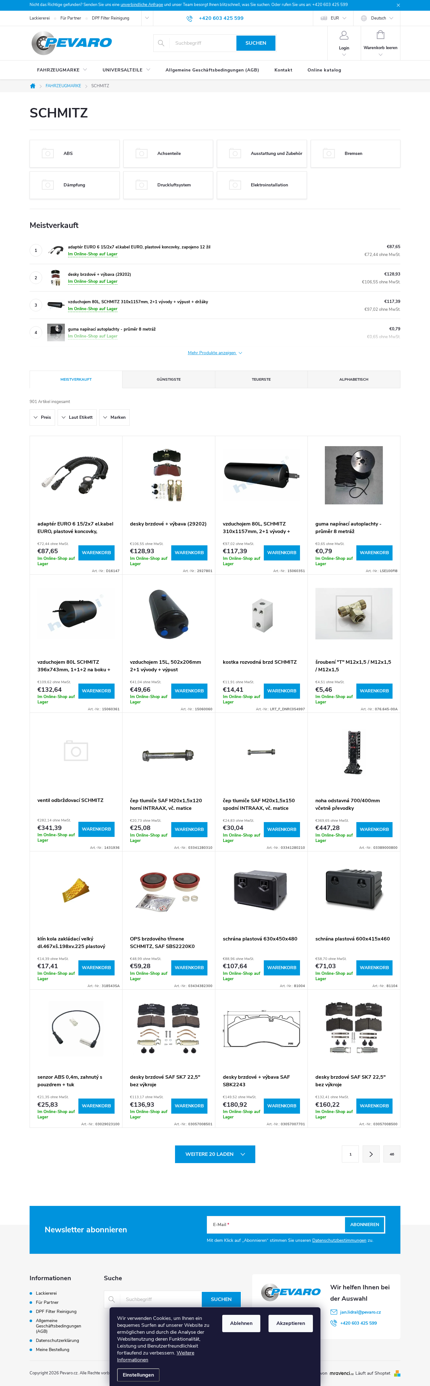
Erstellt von (316, 1373)
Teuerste (261, 379)
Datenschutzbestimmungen (339, 1240)
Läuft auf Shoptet (373, 1373)
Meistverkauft (76, 379)
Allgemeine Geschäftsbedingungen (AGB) (58, 1326)
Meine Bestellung (52, 1350)
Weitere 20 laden (210, 1154)
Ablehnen (241, 1323)
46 (392, 1154)
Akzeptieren (290, 1323)
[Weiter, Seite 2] (371, 1153)
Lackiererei (40, 18)
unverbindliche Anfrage (142, 5)
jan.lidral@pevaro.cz (360, 1312)
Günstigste (169, 379)
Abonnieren (364, 1225)
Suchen (256, 43)
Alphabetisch (353, 379)
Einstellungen (138, 1375)
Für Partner (70, 18)
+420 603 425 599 (358, 1323)
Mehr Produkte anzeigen (212, 353)
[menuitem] (62, 70)
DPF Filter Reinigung (110, 18)
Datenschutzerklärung (57, 1340)
